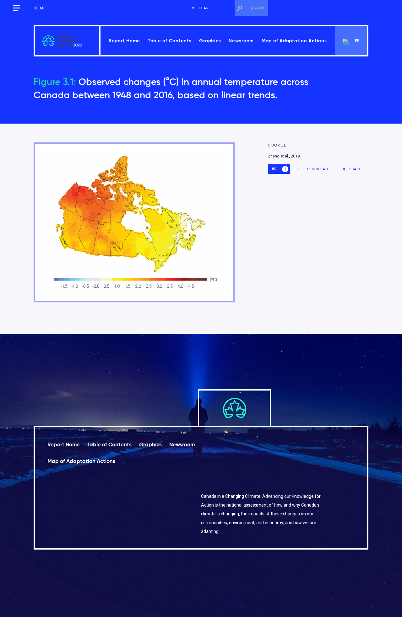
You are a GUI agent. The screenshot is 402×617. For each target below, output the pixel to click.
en (345, 40)
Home (40, 8)
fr (357, 40)
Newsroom (241, 41)
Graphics (210, 41)
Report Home (124, 41)
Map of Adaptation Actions (294, 41)
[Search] (240, 8)
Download (317, 169)
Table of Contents (170, 41)
